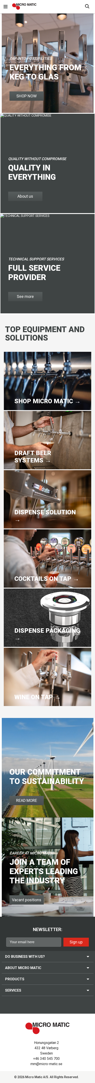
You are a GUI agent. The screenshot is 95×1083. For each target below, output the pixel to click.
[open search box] (87, 6)
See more (25, 296)
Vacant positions (26, 899)
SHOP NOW (26, 96)
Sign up (76, 942)
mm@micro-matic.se (46, 1064)
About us (25, 196)
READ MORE (26, 800)
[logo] (24, 6)
